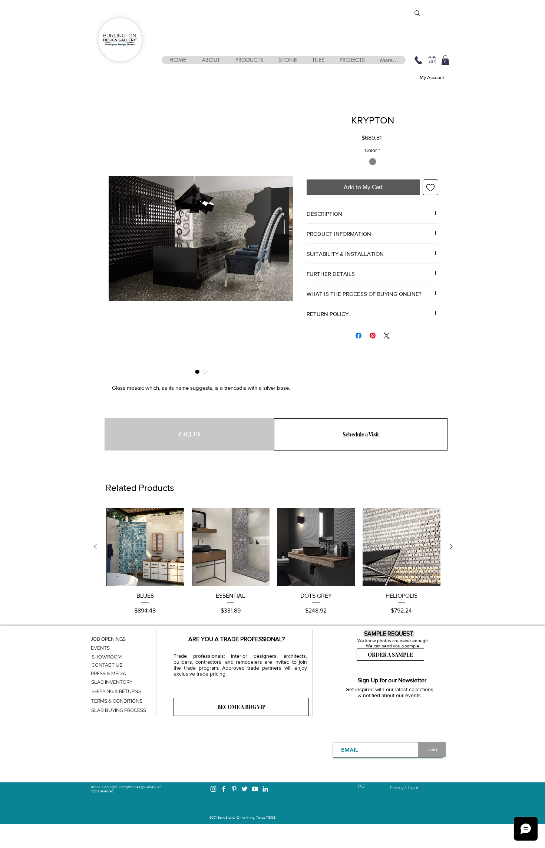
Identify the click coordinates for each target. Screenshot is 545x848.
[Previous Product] (95, 546)
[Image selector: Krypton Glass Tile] (204, 371)
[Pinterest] (234, 789)
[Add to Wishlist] (430, 187)
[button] (210, 60)
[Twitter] (244, 789)
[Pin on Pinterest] (372, 335)
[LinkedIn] (265, 789)
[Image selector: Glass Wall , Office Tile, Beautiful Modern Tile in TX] (197, 371)
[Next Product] (451, 546)
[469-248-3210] (418, 60)
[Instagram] (213, 789)
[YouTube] (255, 789)
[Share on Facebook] (358, 335)
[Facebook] (224, 789)
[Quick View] (145, 547)
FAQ (361, 786)
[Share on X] (386, 335)
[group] (273, 562)
